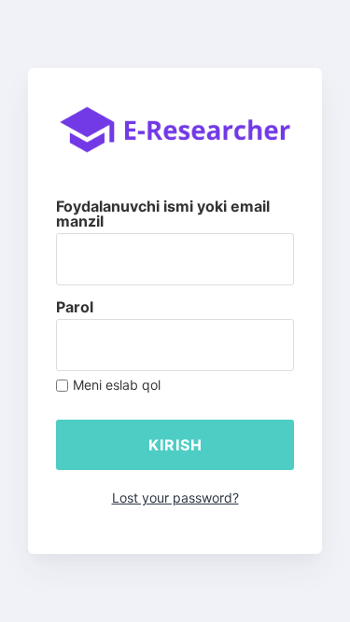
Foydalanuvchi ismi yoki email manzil (163, 213)
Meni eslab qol (117, 385)
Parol (74, 306)
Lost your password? (175, 497)
